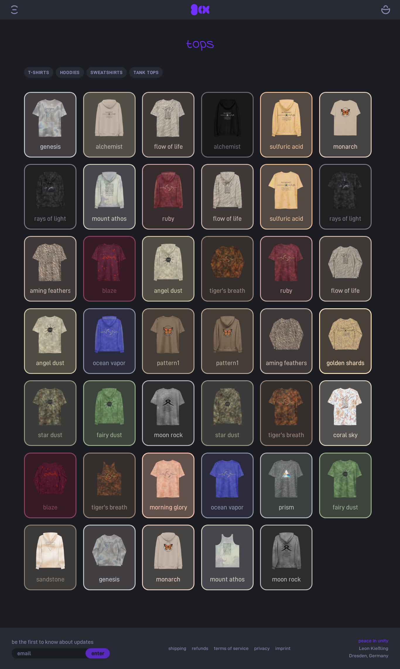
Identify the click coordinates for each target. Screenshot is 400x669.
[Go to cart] (386, 10)
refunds (200, 648)
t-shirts (38, 72)
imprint (282, 648)
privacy (262, 648)
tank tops (146, 72)
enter (97, 653)
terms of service (231, 648)
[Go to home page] (200, 10)
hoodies (70, 72)
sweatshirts (106, 72)
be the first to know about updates (52, 641)
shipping (177, 648)
